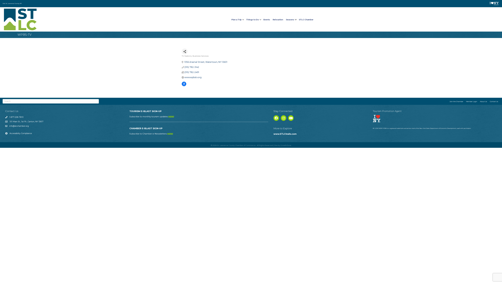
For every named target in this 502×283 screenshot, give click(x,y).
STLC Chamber (306, 19)
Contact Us (494, 101)
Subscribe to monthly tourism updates (151, 116)
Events (266, 19)
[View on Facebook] (184, 85)
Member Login (471, 101)
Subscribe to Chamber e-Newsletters (151, 133)
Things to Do (252, 19)
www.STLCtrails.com (285, 134)
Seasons (290, 19)
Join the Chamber (456, 101)
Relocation (278, 19)
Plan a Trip (236, 19)
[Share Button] (185, 51)
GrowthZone (285, 145)
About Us (483, 101)
